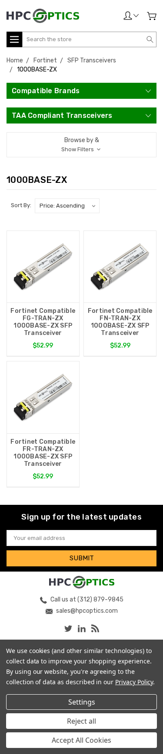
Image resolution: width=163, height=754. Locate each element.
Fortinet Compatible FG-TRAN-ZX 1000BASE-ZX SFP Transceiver (42, 322)
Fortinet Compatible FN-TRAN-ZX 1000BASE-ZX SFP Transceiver (120, 322)
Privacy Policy (134, 682)
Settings (81, 702)
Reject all (81, 721)
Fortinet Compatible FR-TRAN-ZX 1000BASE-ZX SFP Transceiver (42, 453)
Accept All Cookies (81, 740)
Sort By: (21, 205)
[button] (81, 144)
